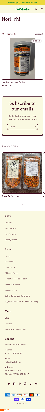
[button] (3, 9)
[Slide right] (28, 204)
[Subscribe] (35, 127)
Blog (7, 318)
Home (7, 256)
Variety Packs (11, 240)
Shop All (8, 223)
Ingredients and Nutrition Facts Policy (21, 302)
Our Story (9, 262)
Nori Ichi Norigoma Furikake (14, 82)
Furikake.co (25, 403)
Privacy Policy (11, 290)
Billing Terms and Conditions (17, 296)
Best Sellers (9, 196)
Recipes (8, 324)
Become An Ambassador (15, 329)
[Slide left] (17, 204)
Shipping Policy (11, 273)
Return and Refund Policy (16, 279)
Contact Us (10, 267)
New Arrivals (10, 234)
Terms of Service (12, 285)
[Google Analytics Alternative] (22, 410)
